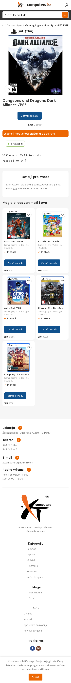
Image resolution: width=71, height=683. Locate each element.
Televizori (32, 571)
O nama (28, 613)
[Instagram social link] (38, 648)
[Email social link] (17, 160)
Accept (35, 676)
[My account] (67, 5)
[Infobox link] (11, 440)
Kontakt (28, 619)
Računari (31, 548)
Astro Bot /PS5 (12, 307)
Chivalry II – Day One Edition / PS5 (50, 309)
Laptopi (31, 554)
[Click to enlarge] (8, 89)
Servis (32, 598)
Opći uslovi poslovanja (36, 625)
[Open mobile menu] (4, 5)
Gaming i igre (14, 25)
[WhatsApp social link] (22, 160)
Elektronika (32, 565)
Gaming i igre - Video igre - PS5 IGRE (47, 25)
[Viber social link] (26, 160)
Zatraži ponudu (29, 115)
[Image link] (35, 507)
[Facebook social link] (13, 160)
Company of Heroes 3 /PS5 (16, 375)
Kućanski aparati (35, 577)
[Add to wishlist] (28, 214)
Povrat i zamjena (33, 630)
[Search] (65, 15)
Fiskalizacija (35, 592)
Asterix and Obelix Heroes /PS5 (48, 242)
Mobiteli (31, 560)
